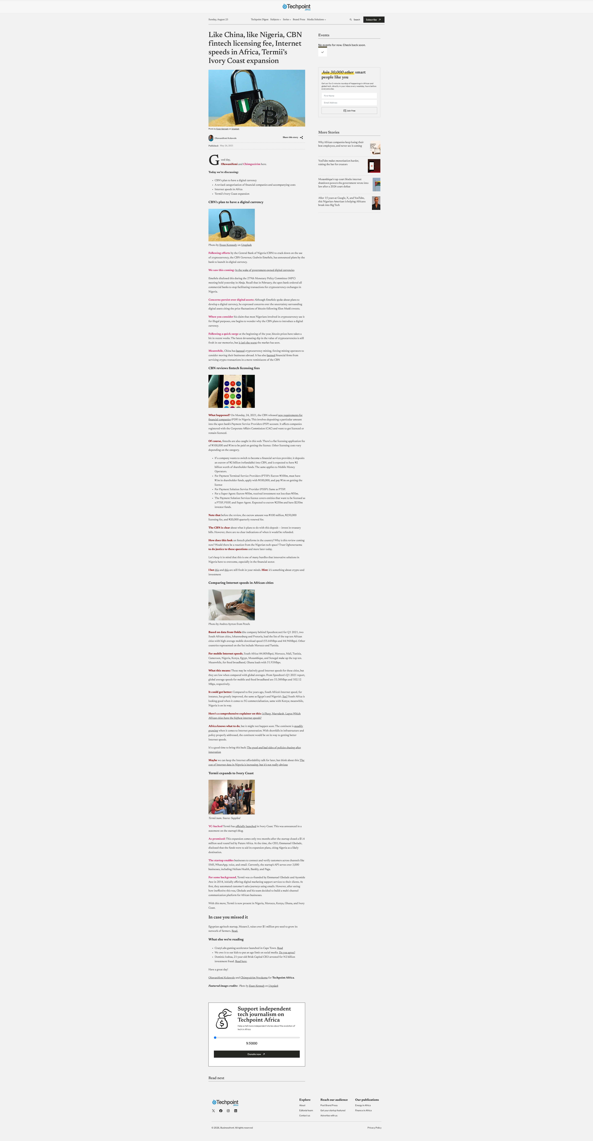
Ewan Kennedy (222, 129)
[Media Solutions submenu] (325, 19)
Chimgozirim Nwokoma (254, 978)
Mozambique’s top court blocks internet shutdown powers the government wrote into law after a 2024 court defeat (343, 183)
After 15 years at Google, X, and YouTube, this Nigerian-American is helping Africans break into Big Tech (342, 202)
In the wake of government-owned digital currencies (264, 270)
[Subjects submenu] (280, 19)
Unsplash (235, 129)
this (217, 570)
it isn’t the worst (248, 342)
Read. (235, 931)
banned (240, 351)
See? (285, 696)
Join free (351, 110)
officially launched (246, 826)
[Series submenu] (290, 19)
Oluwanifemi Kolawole (226, 138)
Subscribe (371, 19)
